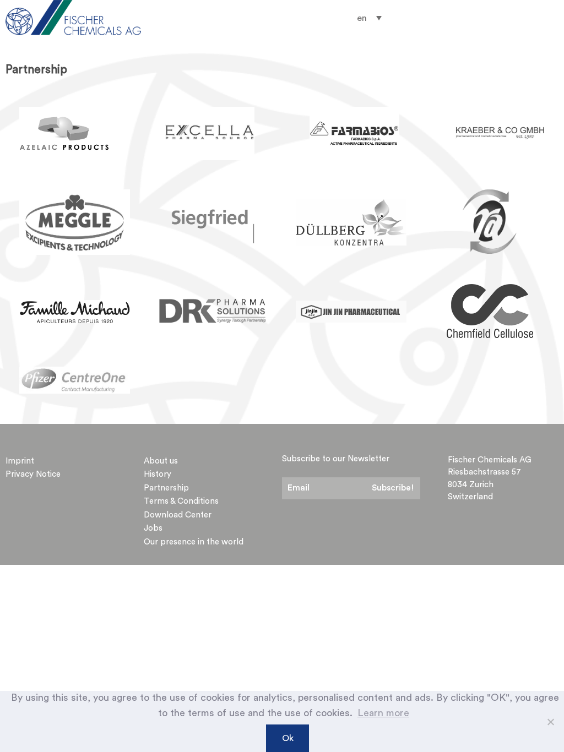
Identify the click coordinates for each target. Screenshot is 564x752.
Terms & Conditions (181, 501)
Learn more (383, 713)
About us (161, 461)
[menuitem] (369, 17)
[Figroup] (88, 17)
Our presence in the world (193, 542)
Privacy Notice (33, 474)
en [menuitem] (362, 18)
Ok (288, 738)
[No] (550, 721)
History (157, 474)
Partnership (166, 488)
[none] (369, 17)
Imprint (20, 461)
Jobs (153, 528)
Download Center (178, 515)
